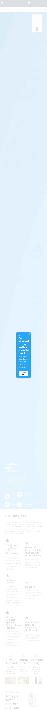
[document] (23, 355)
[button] (28, 334)
